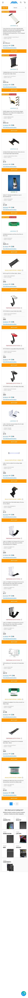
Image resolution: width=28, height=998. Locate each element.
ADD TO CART (14, 51)
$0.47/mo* (5, 514)
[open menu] (2, 2)
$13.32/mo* (6, 675)
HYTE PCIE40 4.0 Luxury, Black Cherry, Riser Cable (13, 348)
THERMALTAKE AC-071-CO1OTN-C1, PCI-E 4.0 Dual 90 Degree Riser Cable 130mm (14, 73)
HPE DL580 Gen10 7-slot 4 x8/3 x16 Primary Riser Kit (13, 664)
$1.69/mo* (5, 125)
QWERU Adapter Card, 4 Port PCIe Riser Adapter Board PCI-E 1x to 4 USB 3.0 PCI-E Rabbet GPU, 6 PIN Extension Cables (13, 113)
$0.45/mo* (5, 164)
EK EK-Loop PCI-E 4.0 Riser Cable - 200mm (12, 273)
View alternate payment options (9, 47)
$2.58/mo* (5, 322)
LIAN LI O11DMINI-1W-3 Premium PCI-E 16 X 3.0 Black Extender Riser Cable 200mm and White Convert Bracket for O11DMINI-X (13, 543)
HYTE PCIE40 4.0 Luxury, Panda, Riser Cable (12, 311)
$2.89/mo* (5, 753)
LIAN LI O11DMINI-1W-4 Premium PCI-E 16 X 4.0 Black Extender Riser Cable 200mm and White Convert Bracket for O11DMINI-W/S (13, 583)
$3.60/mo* (5, 45)
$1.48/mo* (5, 284)
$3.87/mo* (5, 207)
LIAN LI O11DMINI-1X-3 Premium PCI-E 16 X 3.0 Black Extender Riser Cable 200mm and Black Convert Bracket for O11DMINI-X (13, 624)
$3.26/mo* (5, 792)
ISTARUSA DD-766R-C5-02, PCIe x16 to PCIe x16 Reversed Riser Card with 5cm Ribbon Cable (13, 781)
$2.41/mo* (5, 436)
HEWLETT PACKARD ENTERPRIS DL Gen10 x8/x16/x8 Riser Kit (12, 196)
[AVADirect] (14, 2)
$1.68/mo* (5, 84)
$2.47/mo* (5, 595)
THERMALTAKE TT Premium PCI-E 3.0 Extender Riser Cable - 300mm (13, 742)
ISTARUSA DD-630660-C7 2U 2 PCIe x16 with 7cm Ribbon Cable (13, 703)
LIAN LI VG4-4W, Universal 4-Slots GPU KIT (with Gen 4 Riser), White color (13, 425)
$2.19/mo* (5, 246)
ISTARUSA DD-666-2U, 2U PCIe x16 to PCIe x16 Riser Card (13, 235)
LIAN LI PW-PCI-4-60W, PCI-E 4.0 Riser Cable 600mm (12, 464)
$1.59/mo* (5, 555)
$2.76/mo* (5, 475)
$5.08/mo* (5, 714)
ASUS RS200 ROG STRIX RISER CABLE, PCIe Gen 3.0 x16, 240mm (13, 503)
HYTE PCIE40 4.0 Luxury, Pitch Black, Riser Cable (13, 386)
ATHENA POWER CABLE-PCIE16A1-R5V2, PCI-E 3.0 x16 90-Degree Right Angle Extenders (13, 153)
